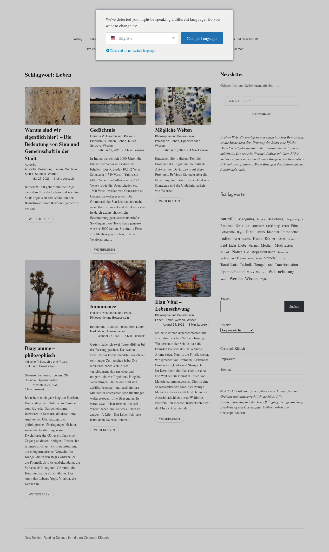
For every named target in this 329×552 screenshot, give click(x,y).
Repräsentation (263, 252)
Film (294, 225)
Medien (266, 245)
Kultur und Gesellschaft (242, 39)
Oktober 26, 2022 (109, 336)
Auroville (30, 164)
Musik (132, 141)
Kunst (258, 238)
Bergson (261, 219)
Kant (237, 239)
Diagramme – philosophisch (40, 351)
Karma (246, 239)
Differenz (258, 225)
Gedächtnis (102, 129)
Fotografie (227, 232)
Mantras (254, 245)
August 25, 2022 (173, 324)
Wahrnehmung (281, 271)
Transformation (286, 264)
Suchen (225, 298)
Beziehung (45, 169)
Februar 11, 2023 (174, 150)
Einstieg (77, 39)
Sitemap (238, 49)
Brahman (226, 225)
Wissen (108, 145)
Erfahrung (273, 225)
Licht (232, 245)
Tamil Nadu (228, 264)
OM (66, 375)
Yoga (263, 278)
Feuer (285, 225)
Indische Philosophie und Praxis (111, 136)
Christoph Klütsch (232, 348)
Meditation (72, 169)
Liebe (242, 245)
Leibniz (292, 239)
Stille (282, 258)
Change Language (202, 38)
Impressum (227, 358)
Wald (223, 279)
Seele (251, 258)
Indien (112, 141)
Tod (270, 265)
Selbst (29, 174)
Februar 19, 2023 (109, 150)
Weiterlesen (39, 218)
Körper (270, 238)
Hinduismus (98, 141)
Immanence (103, 306)
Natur (169, 320)
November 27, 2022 (46, 385)
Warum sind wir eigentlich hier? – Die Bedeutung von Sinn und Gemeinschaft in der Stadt (52, 144)
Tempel (259, 264)
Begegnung (97, 327)
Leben (58, 169)
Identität (273, 231)
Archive (225, 324)
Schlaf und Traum (233, 258)
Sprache (40, 174)
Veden (250, 272)
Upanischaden (190, 141)
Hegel (240, 232)
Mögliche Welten (173, 129)
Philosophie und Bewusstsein (174, 136)
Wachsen (261, 272)
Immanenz (162, 141)
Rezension (283, 252)
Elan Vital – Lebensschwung (172, 305)
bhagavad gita (294, 219)
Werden (53, 174)
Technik (246, 264)
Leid (223, 245)
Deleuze (30, 375)
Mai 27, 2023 (41, 178)
